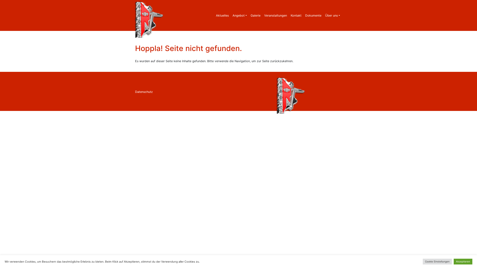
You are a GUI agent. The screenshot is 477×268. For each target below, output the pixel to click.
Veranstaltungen (275, 15)
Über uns (331, 15)
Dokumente (313, 15)
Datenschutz (144, 92)
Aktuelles (222, 15)
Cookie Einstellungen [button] (437, 261)
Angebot (239, 15)
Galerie (255, 15)
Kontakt (296, 15)
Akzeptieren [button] (463, 261)
